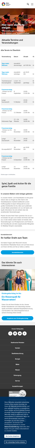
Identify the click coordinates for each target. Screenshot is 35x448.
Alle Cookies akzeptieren (13, 436)
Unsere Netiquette (17, 329)
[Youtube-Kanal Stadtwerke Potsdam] (20, 334)
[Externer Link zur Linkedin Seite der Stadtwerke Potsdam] (15, 334)
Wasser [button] (17, 370)
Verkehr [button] (17, 348)
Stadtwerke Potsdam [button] (17, 342)
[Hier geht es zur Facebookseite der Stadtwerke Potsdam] (24, 334)
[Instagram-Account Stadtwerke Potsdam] (10, 334)
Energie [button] (17, 359)
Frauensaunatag (7, 89)
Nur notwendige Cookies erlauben (15, 442)
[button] (32, 4)
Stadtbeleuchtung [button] (17, 353)
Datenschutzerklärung (11, 427)
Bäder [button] (17, 364)
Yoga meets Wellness (5, 64)
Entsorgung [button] (17, 375)
